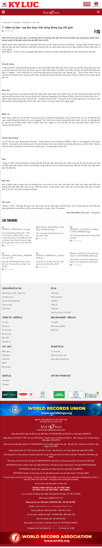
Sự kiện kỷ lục (8, 297)
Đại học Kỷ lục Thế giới (60, 312)
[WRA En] (51, 410)
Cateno (55, 528)
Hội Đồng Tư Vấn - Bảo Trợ (13, 293)
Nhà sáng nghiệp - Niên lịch (63, 318)
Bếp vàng (6, 351)
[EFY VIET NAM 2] (75, 394)
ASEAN (54, 301)
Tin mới (36, 22)
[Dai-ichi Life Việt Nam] (26, 394)
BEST (4, 363)
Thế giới (5, 384)
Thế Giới (54, 308)
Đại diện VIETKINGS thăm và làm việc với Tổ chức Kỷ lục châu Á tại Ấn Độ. (16, 263)
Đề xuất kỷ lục (57, 347)
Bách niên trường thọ (60, 359)
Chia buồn (6, 308)
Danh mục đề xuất (58, 355)
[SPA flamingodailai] (42, 394)
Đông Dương (56, 297)
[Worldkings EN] (51, 538)
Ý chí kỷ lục (56, 351)
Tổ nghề (54, 322)
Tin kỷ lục (6, 326)
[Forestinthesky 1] (92, 394)
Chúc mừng (7, 305)
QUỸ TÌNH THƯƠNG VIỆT (61, 376)
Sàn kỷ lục (6, 376)
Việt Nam (55, 293)
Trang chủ (6, 22)
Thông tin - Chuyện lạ (22, 22)
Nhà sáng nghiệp (58, 326)
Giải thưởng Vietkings (11, 301)
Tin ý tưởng (7, 330)
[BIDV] (9, 394)
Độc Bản (5, 338)
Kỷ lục (54, 288)
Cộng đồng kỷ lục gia (11, 288)
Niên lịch (54, 330)
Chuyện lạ (6, 341)
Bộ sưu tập (6, 334)
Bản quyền (6, 367)
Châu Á (54, 305)
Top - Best (7, 347)
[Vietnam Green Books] (59, 394)
